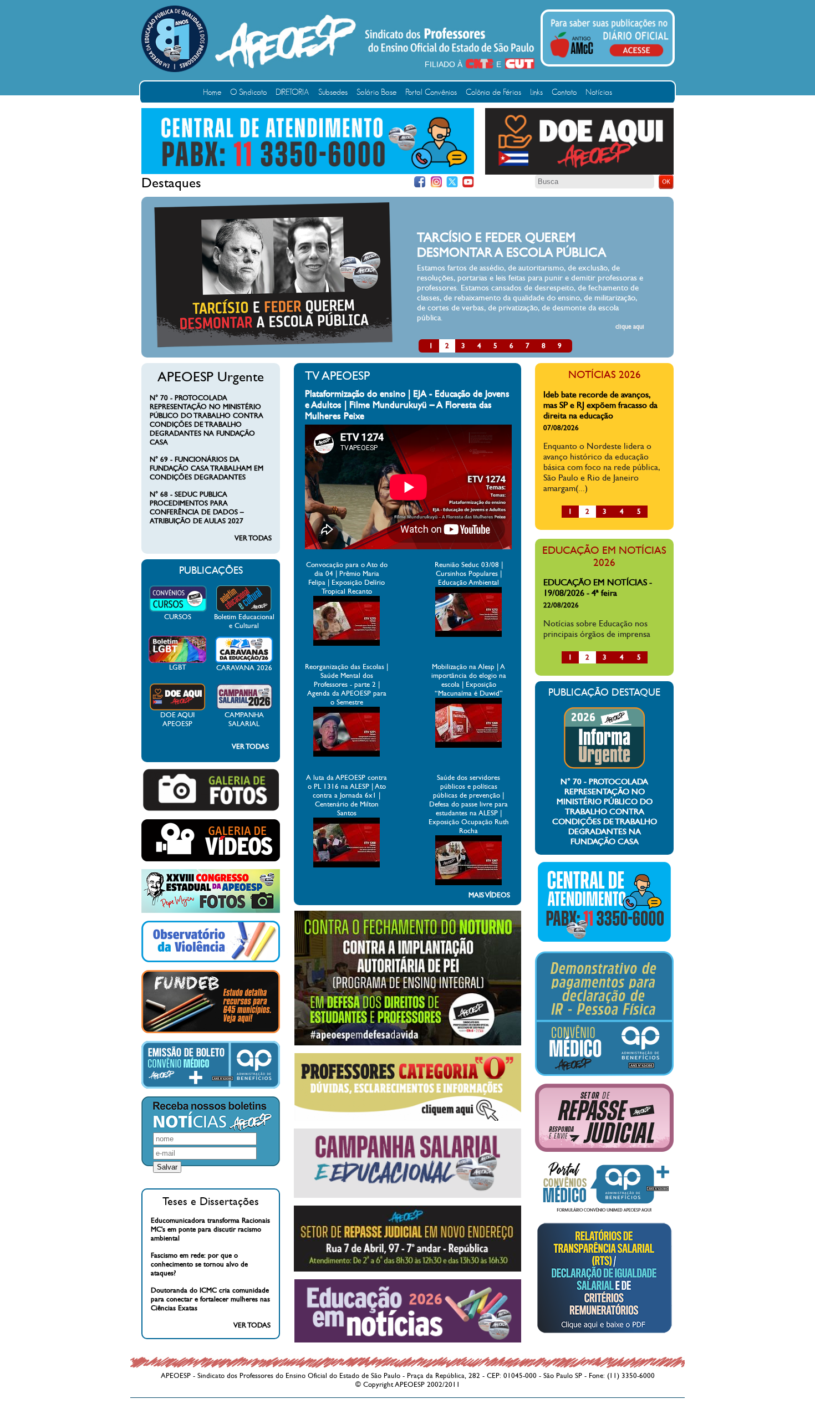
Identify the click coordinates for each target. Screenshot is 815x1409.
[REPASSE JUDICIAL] (604, 1149)
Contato (564, 92)
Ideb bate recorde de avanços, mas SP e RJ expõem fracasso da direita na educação (600, 405)
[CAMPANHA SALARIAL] (244, 708)
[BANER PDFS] (604, 1333)
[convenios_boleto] (210, 1086)
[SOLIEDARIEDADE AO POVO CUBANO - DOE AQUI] (579, 172)
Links (536, 92)
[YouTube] (468, 182)
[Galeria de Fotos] (210, 809)
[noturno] (407, 1043)
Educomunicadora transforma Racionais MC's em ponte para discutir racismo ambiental (210, 1229)
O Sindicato (248, 92)
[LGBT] (177, 660)
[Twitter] (452, 182)
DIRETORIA (292, 92)
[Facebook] (420, 182)
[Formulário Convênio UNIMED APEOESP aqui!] (604, 1212)
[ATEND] (604, 941)
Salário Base (376, 92)
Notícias (598, 92)
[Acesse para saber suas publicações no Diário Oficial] (609, 59)
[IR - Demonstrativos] (604, 1073)
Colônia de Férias (493, 92)
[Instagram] (436, 182)
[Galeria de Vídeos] (210, 859)
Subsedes (333, 92)
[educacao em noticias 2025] (407, 1340)
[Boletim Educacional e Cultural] (244, 610)
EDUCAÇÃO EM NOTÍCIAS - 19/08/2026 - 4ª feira (597, 587)
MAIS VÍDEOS (489, 895)
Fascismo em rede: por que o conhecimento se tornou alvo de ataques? (199, 1264)
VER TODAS (253, 538)
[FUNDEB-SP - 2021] (210, 1031)
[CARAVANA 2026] (244, 661)
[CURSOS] (178, 610)
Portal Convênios (431, 92)
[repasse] (407, 1269)
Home (212, 92)
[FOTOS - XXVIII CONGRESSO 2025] (210, 910)
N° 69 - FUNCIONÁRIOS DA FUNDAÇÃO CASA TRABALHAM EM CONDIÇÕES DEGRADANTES (206, 468)
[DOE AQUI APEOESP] (177, 708)
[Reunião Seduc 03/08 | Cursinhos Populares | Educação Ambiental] (468, 634)
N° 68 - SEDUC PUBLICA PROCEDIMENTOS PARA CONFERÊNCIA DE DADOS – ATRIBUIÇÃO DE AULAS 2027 (197, 507)
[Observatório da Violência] (210, 960)
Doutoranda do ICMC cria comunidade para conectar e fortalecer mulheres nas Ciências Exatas (210, 1299)
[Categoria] (407, 1118)
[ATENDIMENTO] (307, 171)
